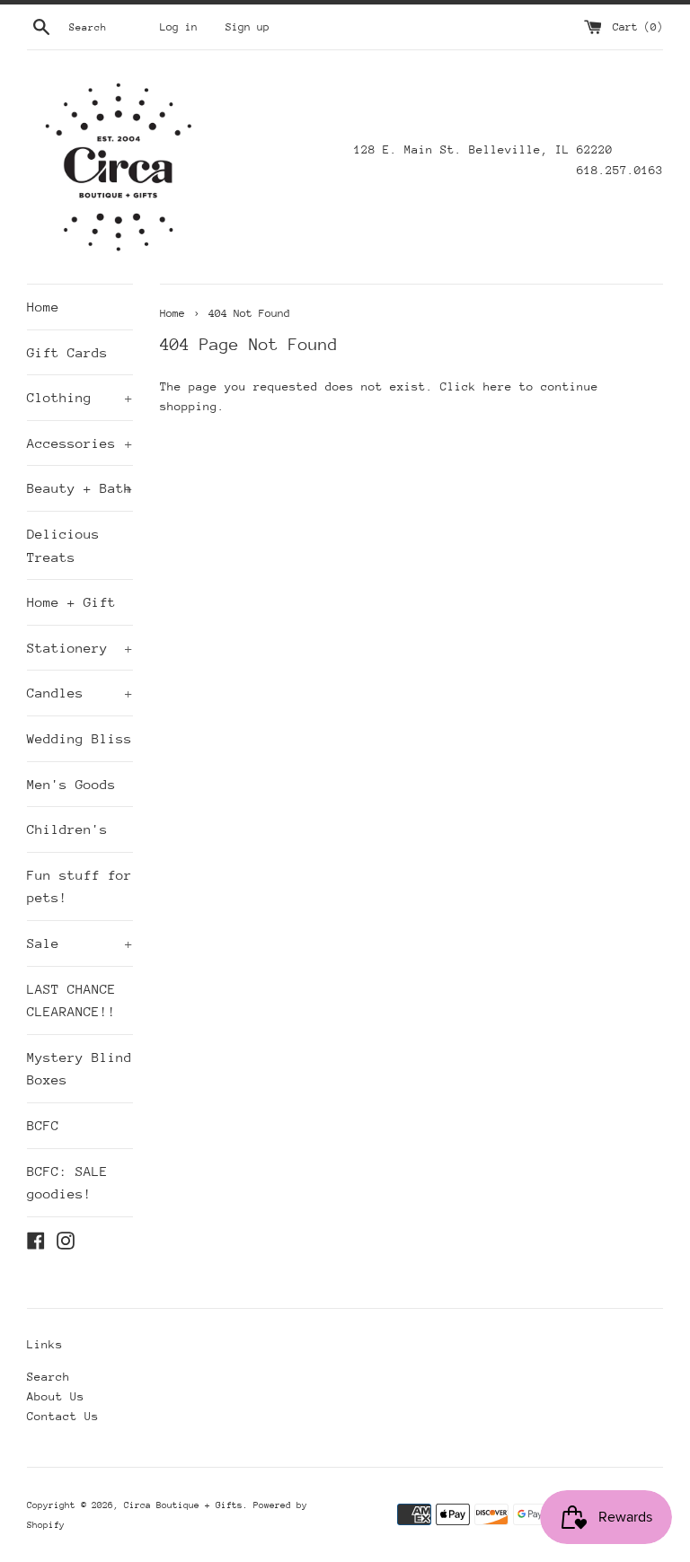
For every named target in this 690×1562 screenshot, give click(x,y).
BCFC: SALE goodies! (67, 1182)
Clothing (80, 397)
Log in (179, 27)
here (497, 386)
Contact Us (63, 1416)
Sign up (248, 27)
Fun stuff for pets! (79, 886)
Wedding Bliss (79, 738)
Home (43, 306)
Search (48, 1376)
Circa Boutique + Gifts (183, 1505)
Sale (80, 943)
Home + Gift (71, 602)
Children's (67, 829)
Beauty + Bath (80, 488)
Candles (80, 692)
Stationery (80, 647)
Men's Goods (71, 784)
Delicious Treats (63, 545)
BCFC (43, 1125)
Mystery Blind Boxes (79, 1068)
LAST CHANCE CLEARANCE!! (71, 1000)
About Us (55, 1396)
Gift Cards (67, 352)
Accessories (80, 443)
